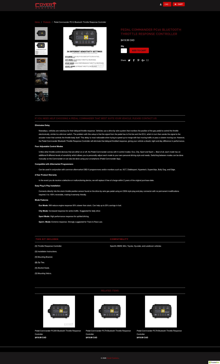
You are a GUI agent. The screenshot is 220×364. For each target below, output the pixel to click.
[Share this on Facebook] (133, 60)
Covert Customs (113, 358)
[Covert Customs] (46, 5)
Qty (122, 46)
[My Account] (161, 4)
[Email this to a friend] (147, 60)
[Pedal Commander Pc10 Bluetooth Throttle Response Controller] (85, 48)
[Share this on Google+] (142, 60)
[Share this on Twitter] (129, 60)
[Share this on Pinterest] (138, 60)
